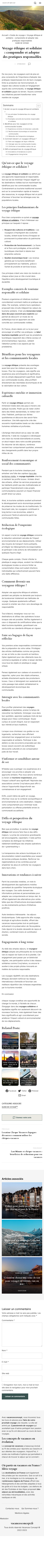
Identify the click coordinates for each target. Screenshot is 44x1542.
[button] (40, 3)
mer (3, 1478)
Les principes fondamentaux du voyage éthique (21, 115)
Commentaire (8, 1320)
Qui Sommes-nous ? (29, 1508)
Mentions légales (22, 1513)
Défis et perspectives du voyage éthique (20, 149)
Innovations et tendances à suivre (20, 152)
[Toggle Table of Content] (37, 106)
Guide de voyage (17, 35)
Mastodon (4, 1518)
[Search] (35, 3)
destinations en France (15, 1473)
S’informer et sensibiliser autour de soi (22, 146)
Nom (4, 1350)
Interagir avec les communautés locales (22, 144)
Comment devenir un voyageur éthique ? (20, 139)
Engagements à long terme (18, 154)
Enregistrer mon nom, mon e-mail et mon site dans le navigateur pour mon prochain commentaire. (20, 1387)
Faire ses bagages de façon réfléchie (21, 141)
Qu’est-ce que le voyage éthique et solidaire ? (22, 110)
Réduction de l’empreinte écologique (21, 136)
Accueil (5, 35)
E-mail (5, 1362)
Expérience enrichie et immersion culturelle (23, 129)
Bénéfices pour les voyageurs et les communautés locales (18, 125)
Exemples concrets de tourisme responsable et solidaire (23, 120)
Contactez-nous (12, 1508)
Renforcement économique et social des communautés (23, 133)
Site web (5, 1373)
